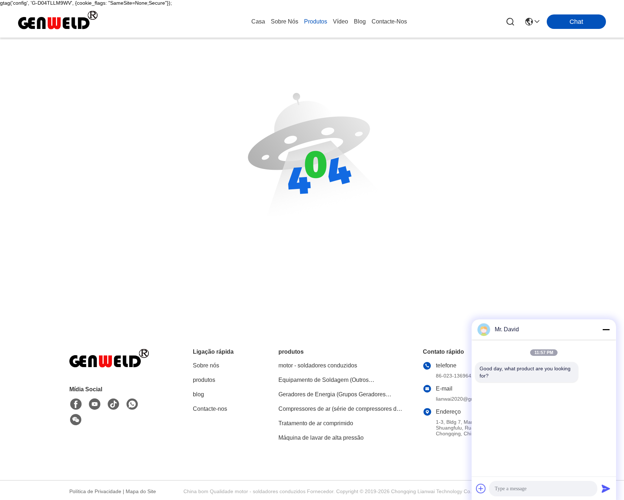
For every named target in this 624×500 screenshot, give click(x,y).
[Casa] (109, 368)
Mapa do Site (141, 491)
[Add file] (481, 488)
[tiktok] (113, 404)
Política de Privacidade (95, 491)
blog (360, 21)
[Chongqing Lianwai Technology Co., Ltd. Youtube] (94, 404)
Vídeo (340, 21)
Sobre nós (284, 21)
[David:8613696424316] (132, 404)
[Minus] (606, 329)
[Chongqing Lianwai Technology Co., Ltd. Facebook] (75, 404)
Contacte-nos (389, 21)
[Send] (606, 488)
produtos (315, 21)
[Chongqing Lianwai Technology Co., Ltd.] (58, 22)
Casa (258, 21)
